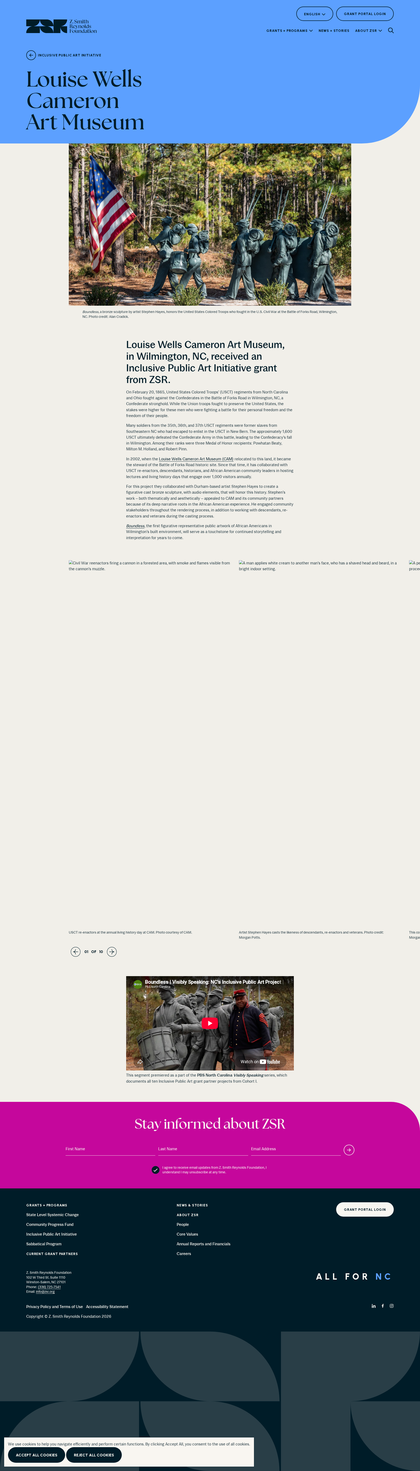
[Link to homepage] (210, 1401)
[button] (391, 30)
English (312, 14)
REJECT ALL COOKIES (94, 1455)
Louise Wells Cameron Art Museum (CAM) (196, 459)
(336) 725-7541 (49, 1287)
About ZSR (366, 31)
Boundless (135, 526)
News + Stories (334, 31)
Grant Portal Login (365, 16)
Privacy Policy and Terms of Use (54, 1306)
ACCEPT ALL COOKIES (36, 1455)
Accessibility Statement (107, 1306)
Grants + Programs (286, 31)
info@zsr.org (45, 1291)
